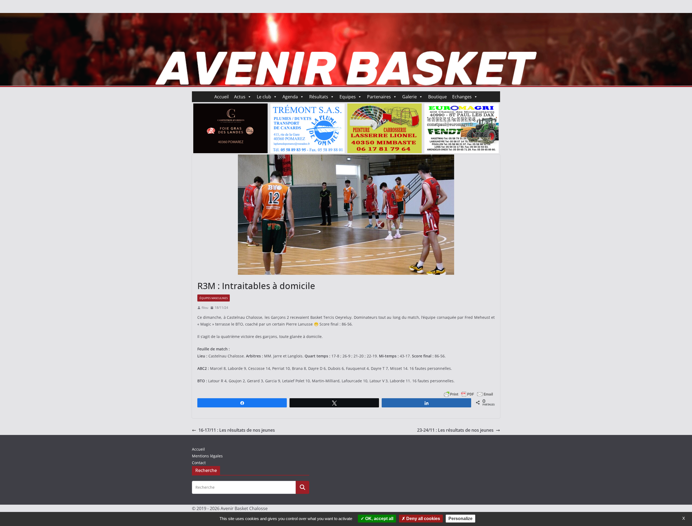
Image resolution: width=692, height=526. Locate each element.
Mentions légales (207, 455)
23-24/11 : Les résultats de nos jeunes (455, 430)
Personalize (460, 518)
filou (205, 307)
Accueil (221, 97)
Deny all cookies (422, 518)
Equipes (348, 97)
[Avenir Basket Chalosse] (346, 17)
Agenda (290, 97)
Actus (239, 97)
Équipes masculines (213, 298)
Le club (264, 97)
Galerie (409, 97)
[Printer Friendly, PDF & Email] (468, 393)
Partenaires (379, 97)
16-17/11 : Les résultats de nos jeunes (236, 430)
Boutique (437, 97)
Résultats (318, 97)
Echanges (462, 97)
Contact (199, 462)
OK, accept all (378, 518)
